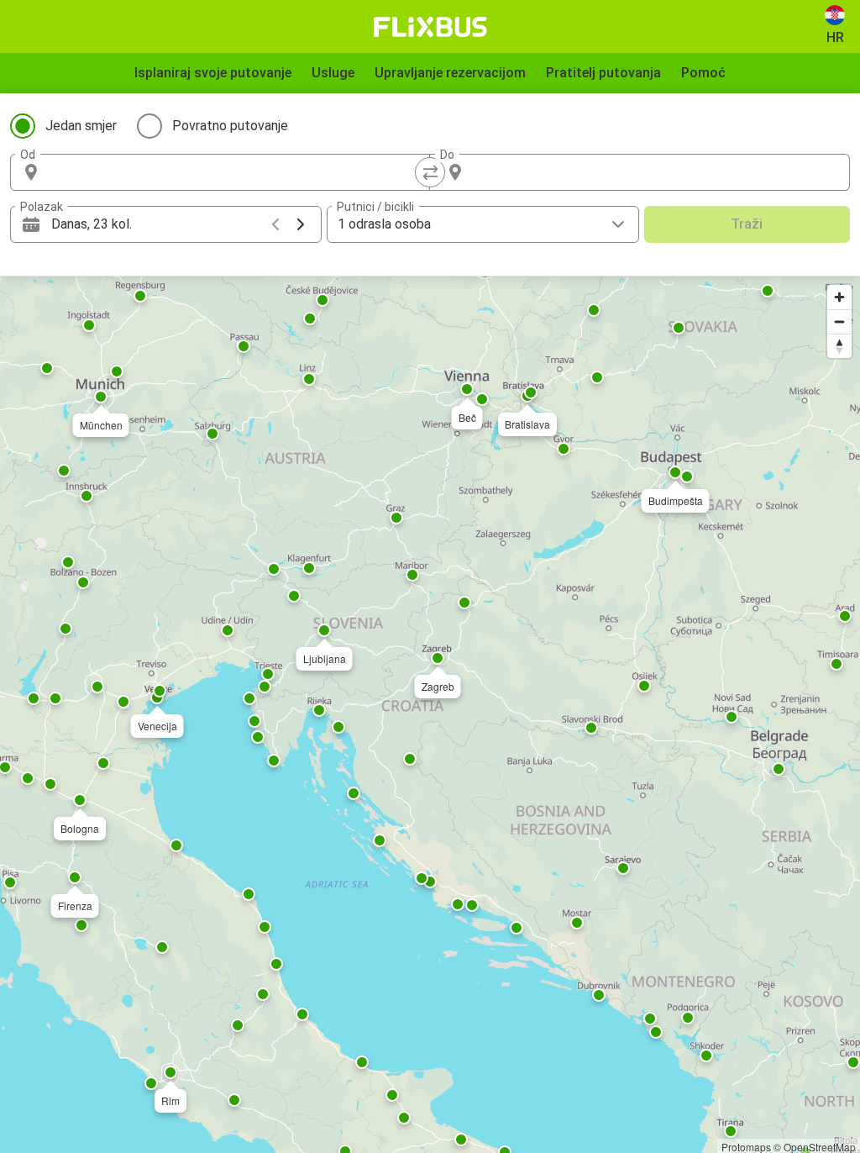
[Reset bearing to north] (839, 346)
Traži (747, 224)
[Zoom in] (839, 297)
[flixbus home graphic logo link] (430, 27)
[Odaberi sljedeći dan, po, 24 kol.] (301, 224)
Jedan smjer (81, 126)
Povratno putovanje (230, 126)
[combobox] (235, 172)
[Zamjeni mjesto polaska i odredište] (430, 172)
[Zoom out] (839, 321)
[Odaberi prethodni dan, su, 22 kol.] (275, 224)
